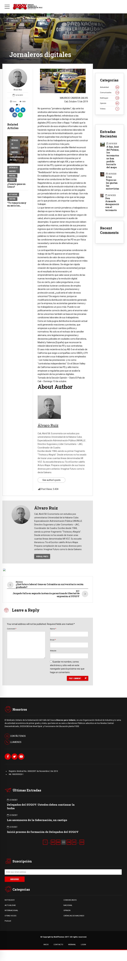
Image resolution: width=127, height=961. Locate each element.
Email (53, 640)
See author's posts (51, 480)
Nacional (14, 20)
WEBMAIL (72, 944)
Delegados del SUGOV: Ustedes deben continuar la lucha (40, 806)
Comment (11, 629)
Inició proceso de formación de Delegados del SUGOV (43, 832)
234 (81, 842)
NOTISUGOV (10, 900)
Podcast (8, 921)
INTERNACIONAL (11, 910)
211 (74, 842)
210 (68, 842)
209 (63, 842)
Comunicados (109, 92)
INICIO (46, 944)
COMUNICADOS (70, 900)
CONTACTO (58, 944)
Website (53, 651)
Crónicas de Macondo (14, 144)
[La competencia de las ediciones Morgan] (17, 150)
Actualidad (13, 194)
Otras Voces (28, 20)
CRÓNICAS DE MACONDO (74, 916)
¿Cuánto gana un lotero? (16, 185)
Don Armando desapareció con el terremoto (112, 204)
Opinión (12, 180)
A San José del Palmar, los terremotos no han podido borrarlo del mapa (112, 157)
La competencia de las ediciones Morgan (17, 160)
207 (53, 842)
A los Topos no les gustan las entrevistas (112, 183)
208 (58, 842)
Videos (109, 109)
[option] (63, 81)
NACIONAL (68, 905)
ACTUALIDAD (10, 905)
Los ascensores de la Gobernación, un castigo (37, 820)
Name (53, 629)
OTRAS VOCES (10, 916)
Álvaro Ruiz (18, 90)
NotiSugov (109, 98)
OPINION (67, 910)
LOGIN (83, 944)
